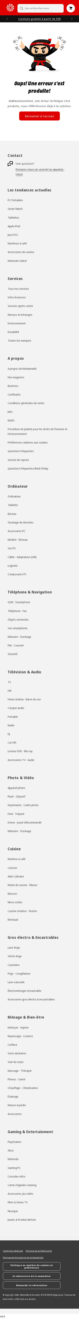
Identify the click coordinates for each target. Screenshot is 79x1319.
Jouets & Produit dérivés (22, 1219)
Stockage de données (21, 522)
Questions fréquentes (21, 451)
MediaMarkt (26, 1295)
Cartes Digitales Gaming (22, 1185)
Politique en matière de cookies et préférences (32, 1266)
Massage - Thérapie (20, 1070)
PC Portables (15, 200)
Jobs (10, 411)
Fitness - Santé (16, 1079)
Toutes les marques (19, 340)
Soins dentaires (17, 1053)
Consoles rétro (16, 1176)
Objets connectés (18, 619)
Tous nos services (18, 288)
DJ (9, 734)
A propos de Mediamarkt (22, 368)
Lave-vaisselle (16, 982)
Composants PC (17, 574)
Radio (11, 725)
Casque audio (16, 708)
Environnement (17, 323)
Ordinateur (14, 496)
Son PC (12, 548)
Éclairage (13, 1096)
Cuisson (12, 868)
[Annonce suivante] (72, 19)
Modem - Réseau (18, 539)
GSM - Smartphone (19, 602)
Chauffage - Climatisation (23, 1088)
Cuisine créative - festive (22, 911)
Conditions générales (13, 1251)
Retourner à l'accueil (39, 116)
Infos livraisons (17, 297)
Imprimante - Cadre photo (23, 805)
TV (9, 682)
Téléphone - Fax (17, 611)
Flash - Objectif (16, 796)
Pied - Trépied (16, 814)
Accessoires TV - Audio (21, 760)
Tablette (13, 505)
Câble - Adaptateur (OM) (22, 557)
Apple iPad (14, 226)
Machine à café (17, 859)
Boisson (12, 893)
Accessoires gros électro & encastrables (31, 999)
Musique (13, 1211)
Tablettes (13, 217)
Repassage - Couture (20, 1036)
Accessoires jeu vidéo (20, 1193)
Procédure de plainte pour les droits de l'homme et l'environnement (37, 431)
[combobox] (40, 8)
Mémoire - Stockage (19, 637)
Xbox (11, 1150)
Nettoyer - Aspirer (18, 1027)
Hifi (10, 690)
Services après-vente (20, 306)
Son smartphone (17, 628)
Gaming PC (14, 1168)
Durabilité (13, 332)
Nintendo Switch (17, 261)
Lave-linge (14, 947)
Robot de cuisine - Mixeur (22, 885)
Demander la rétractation (31, 1285)
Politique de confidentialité (39, 1251)
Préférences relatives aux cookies (28, 442)
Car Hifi (12, 742)
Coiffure (12, 1044)
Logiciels (13, 565)
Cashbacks (14, 394)
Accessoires (15, 1114)
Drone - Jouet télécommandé (24, 822)
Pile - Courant (16, 645)
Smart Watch (15, 209)
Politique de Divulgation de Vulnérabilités (23, 1257)
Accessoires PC (17, 531)
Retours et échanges (20, 315)
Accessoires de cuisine (21, 252)
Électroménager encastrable (24, 991)
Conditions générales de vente (26, 403)
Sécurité (12, 654)
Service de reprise (18, 460)
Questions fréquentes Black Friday (28, 468)
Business (13, 386)
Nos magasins (16, 377)
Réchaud (13, 919)
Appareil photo (16, 788)
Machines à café (17, 243)
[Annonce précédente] (7, 19)
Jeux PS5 (13, 235)
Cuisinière (14, 965)
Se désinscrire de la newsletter (31, 1276)
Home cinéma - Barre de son (24, 699)
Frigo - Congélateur (19, 973)
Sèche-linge (15, 956)
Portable (13, 716)
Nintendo (13, 1159)
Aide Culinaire (16, 876)
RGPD (11, 420)
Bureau (12, 514)
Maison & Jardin (17, 1105)
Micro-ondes (15, 902)
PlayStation (14, 1142)
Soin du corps (16, 1062)
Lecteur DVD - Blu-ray (20, 751)
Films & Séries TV (18, 1202)
